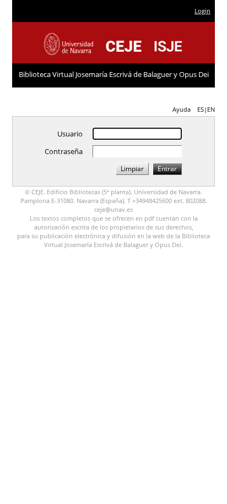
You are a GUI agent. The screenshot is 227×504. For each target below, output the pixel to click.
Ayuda (181, 109)
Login (202, 11)
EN (211, 109)
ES (200, 109)
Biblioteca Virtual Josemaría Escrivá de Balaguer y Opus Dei (114, 74)
